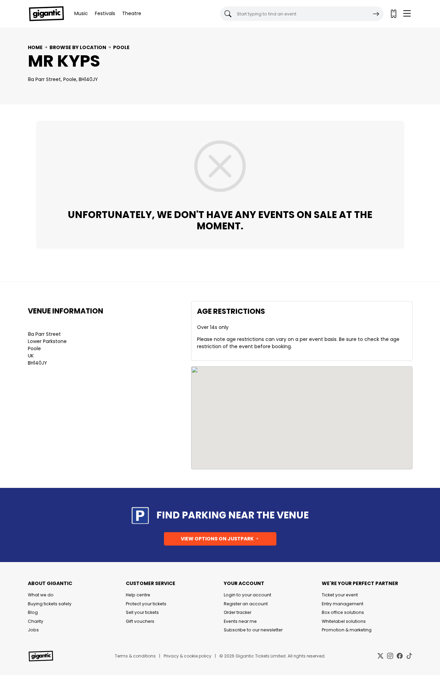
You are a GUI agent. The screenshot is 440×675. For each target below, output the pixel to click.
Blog (33, 612)
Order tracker (237, 612)
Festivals (105, 13)
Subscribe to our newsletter (253, 630)
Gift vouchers (140, 621)
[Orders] (393, 14)
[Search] (376, 13)
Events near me (240, 621)
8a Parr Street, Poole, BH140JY (63, 79)
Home (35, 47)
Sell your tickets (142, 612)
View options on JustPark (218, 538)
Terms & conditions (135, 656)
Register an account (246, 604)
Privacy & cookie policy (187, 656)
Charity (35, 621)
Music (81, 13)
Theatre (131, 13)
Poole (121, 47)
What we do (41, 595)
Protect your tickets (146, 604)
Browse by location (78, 47)
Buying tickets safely (50, 604)
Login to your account (247, 595)
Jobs (33, 630)
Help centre (138, 595)
